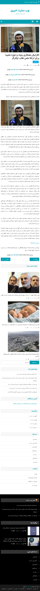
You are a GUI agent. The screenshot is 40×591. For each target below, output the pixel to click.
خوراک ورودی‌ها (33, 478)
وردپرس (34, 485)
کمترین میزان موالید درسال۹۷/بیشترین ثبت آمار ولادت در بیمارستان (20, 325)
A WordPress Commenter (29, 404)
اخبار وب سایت (33, 443)
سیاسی (35, 454)
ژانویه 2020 (33, 424)
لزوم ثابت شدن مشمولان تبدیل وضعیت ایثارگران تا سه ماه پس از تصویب (34, 259)
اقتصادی (34, 447)
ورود (35, 474)
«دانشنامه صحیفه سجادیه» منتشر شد (27, 374)
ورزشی (35, 462)
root (25, 65)
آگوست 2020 (33, 416)
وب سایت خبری (20, 10)
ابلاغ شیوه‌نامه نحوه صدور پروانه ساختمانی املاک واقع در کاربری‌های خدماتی (21, 355)
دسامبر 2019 (33, 427)
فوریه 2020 (33, 420)
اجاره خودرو (15, 69)
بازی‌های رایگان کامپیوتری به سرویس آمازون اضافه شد (22, 392)
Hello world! (16, 404)
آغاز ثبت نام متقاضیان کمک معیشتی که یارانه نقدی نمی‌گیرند (5, 259)
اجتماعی (35, 62)
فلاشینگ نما (15, 255)
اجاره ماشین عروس (15, 74)
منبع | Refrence (35, 243)
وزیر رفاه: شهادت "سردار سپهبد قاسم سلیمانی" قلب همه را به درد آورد (20, 295)
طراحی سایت (28, 587)
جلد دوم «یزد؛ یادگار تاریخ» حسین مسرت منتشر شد (23, 388)
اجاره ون (15, 80)
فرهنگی (35, 458)
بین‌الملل (34, 451)
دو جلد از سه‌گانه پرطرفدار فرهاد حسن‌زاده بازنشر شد (22, 384)
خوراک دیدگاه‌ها (32, 481)
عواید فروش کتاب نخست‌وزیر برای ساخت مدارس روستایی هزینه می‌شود (19, 379)
